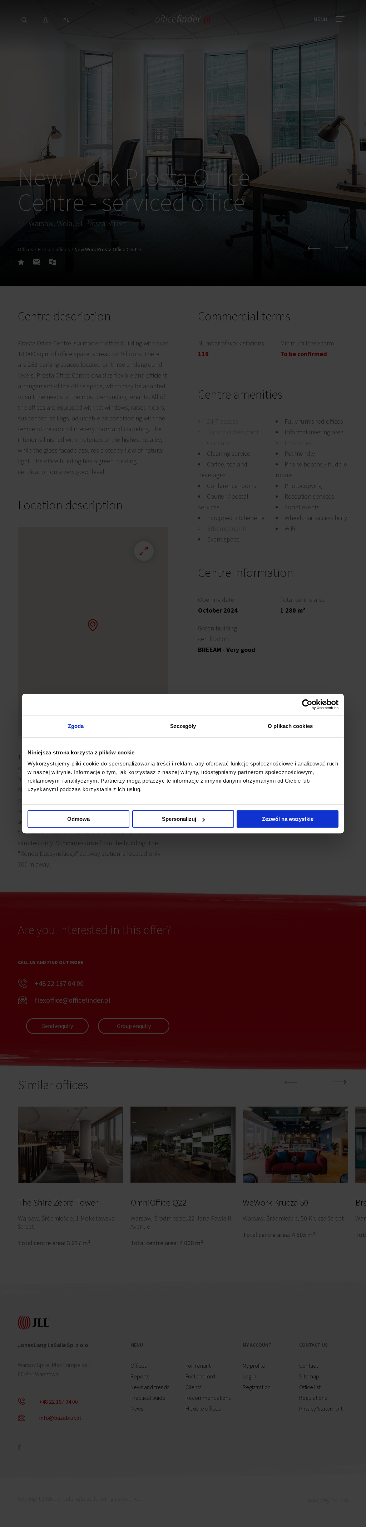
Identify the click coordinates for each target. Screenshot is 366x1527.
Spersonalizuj (179, 819)
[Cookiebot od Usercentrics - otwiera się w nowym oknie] (307, 704)
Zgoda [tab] (76, 726)
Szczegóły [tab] (183, 726)
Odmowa (78, 819)
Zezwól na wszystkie (287, 819)
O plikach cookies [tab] (290, 726)
